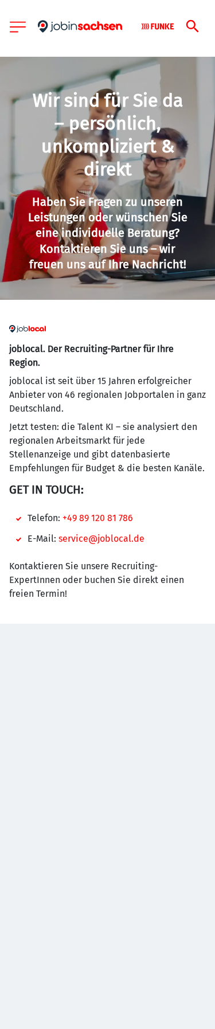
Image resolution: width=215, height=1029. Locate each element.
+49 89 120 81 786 (97, 517)
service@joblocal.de (101, 538)
